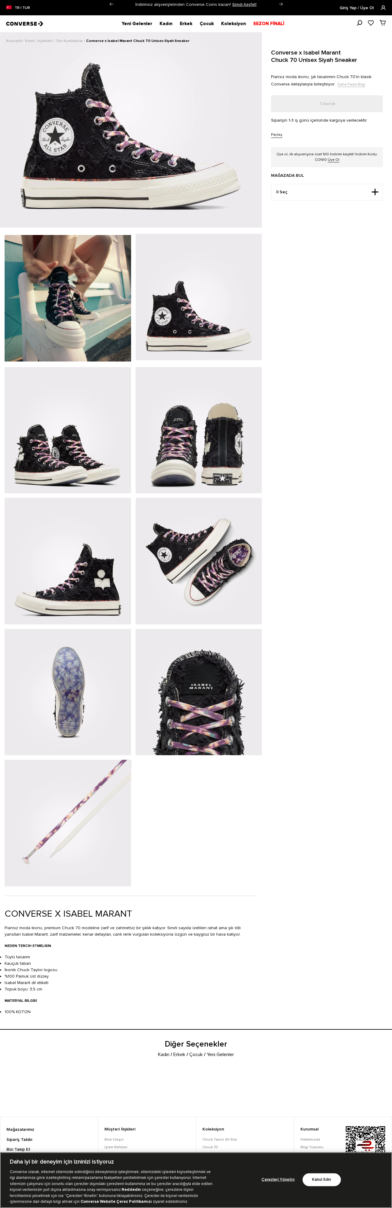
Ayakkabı (45, 41)
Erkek (186, 23)
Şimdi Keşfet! (244, 4)
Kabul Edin (321, 1180)
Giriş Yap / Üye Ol (357, 8)
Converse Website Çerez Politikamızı (117, 1201)
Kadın (166, 23)
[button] (111, 4)
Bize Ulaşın (114, 1139)
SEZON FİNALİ (268, 23)
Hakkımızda (310, 1139)
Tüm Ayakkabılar (70, 41)
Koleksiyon (233, 23)
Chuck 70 (210, 1147)
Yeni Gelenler (137, 23)
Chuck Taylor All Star (219, 1139)
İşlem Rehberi (115, 1147)
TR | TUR (22, 8)
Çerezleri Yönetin (278, 1180)
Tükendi (327, 104)
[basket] (382, 22)
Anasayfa (14, 41)
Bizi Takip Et (18, 1149)
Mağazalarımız (20, 1129)
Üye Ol (333, 159)
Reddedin (131, 1189)
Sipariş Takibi (19, 1140)
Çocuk (207, 23)
